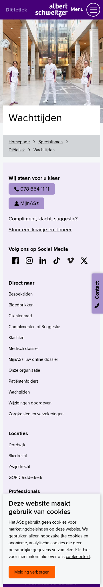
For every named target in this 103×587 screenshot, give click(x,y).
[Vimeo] (70, 260)
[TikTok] (57, 260)
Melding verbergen (31, 572)
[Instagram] (29, 260)
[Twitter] (84, 260)
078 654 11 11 (34, 188)
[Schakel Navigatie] (93, 10)
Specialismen (50, 142)
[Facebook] (15, 260)
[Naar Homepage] (51, 14)
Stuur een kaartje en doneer (40, 229)
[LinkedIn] (43, 260)
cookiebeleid (78, 556)
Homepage (19, 142)
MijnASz (29, 203)
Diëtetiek (16, 9)
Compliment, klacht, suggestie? (43, 218)
